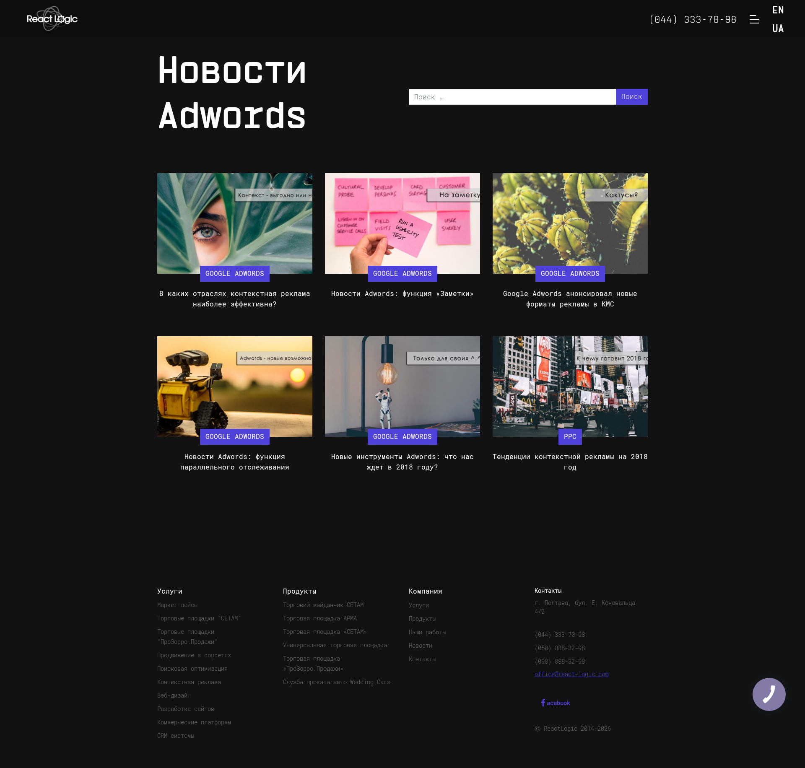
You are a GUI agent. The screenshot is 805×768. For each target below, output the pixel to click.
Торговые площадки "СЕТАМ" (199, 618)
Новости (420, 645)
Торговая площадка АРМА (320, 618)
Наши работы (427, 632)
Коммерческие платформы (194, 722)
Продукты (422, 618)
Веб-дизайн (174, 695)
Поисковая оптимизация (192, 668)
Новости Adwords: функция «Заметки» (402, 294)
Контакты (422, 659)
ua (778, 29)
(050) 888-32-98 (560, 648)
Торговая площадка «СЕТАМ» (325, 631)
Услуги (419, 605)
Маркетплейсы (177, 605)
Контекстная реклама (189, 682)
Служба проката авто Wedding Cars (336, 682)
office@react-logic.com (571, 674)
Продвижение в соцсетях (194, 655)
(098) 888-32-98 (560, 661)
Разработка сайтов (185, 709)
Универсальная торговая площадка (335, 645)
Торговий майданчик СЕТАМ (323, 605)
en (778, 10)
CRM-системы (175, 735)
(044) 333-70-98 (560, 634)
